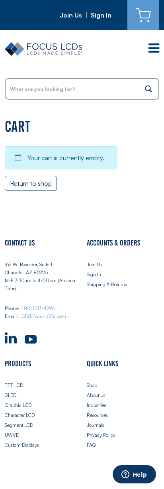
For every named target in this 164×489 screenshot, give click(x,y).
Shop (92, 385)
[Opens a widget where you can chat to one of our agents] (134, 475)
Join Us (71, 15)
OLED (10, 395)
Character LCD (20, 415)
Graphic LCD (18, 405)
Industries (97, 405)
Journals (95, 425)
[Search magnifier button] (148, 89)
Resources (97, 415)
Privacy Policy (101, 435)
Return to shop (31, 183)
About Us (96, 395)
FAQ (91, 445)
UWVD (12, 435)
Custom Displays (22, 445)
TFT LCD (14, 385)
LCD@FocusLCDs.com (43, 316)
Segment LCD (19, 425)
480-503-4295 (38, 308)
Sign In (101, 15)
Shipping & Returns (107, 284)
